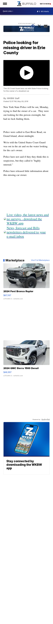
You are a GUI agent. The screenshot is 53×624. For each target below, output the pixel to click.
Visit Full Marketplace (40, 260)
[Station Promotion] (26, 29)
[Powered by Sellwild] (45, 420)
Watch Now (45, 4)
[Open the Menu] (4, 4)
